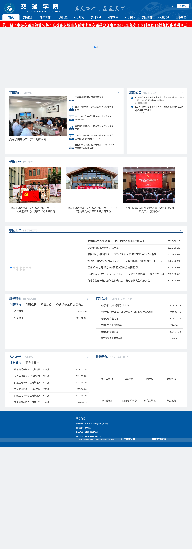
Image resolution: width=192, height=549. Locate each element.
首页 (11, 17)
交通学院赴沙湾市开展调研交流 (89, 97)
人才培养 (79, 17)
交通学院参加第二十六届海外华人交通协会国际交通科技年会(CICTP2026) (94, 137)
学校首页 (183, 6)
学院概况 (28, 17)
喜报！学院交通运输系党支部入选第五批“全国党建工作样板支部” (94, 146)
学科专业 (96, 17)
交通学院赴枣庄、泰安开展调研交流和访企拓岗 (94, 108)
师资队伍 (62, 17)
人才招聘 (130, 17)
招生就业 (164, 17)
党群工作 (45, 17)
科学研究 (112, 17)
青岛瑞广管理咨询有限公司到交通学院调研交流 (94, 127)
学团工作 (147, 17)
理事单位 (181, 17)
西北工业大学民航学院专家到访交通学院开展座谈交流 (94, 118)
